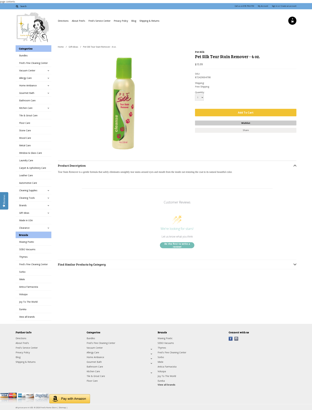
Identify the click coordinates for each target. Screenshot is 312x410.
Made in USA (26, 220)
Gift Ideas (24, 212)
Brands (23, 205)
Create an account (288, 6)
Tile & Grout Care (28, 115)
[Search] (17, 6)
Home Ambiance (28, 85)
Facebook (231, 339)
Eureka (22, 309)
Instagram (236, 339)
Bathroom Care (27, 100)
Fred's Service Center (99, 20)
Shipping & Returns (149, 20)
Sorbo (22, 271)
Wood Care (25, 137)
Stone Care (25, 130)
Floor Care (24, 122)
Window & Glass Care (30, 152)
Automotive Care (28, 182)
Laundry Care (26, 160)
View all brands (27, 316)
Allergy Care (25, 77)
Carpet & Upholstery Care (32, 167)
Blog (133, 20)
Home (61, 46)
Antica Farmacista (28, 286)
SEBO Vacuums (27, 249)
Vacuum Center (27, 70)
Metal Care (25, 145)
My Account (263, 6)
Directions (63, 20)
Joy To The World (28, 301)
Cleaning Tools (27, 197)
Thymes (23, 256)
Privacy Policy (121, 20)
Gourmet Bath (26, 92)
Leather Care (26, 175)
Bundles (23, 55)
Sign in (275, 6)
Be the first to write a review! (177, 245)
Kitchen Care (25, 107)
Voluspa (23, 294)
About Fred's (78, 20)
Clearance (24, 227)
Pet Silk (199, 51)
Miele (22, 279)
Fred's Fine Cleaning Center (33, 63)
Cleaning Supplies (28, 190)
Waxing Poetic (26, 241)
